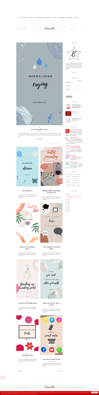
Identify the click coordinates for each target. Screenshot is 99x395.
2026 (67, 193)
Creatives (76, 17)
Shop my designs (70, 17)
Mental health (74, 180)
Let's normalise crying (39, 129)
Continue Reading (39, 139)
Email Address (69, 82)
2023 (67, 201)
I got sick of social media (51, 359)
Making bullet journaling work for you (51, 191)
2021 (67, 204)
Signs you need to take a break (51, 304)
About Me (24, 17)
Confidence (68, 176)
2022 (67, 202)
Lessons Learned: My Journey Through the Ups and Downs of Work (77, 106)
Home (20, 17)
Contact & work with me (39, 17)
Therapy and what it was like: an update (77, 119)
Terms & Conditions (3, 377)
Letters (54, 17)
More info (36, 393)
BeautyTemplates (80, 387)
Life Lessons (75, 178)
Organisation (68, 182)
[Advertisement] (49, 8)
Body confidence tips (77, 174)
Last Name (68, 89)
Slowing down (27, 191)
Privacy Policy (2, 376)
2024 (67, 199)
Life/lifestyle (48, 17)
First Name (68, 85)
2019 (67, 207)
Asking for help (27, 355)
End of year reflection (75, 176)
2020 (67, 206)
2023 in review (75, 111)
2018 (67, 209)
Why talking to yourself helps (51, 248)
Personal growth (75, 182)
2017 (67, 211)
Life (39, 127)
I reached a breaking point (27, 303)
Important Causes (61, 17)
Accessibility (2, 378)
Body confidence (69, 174)
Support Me (30, 17)
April (68, 195)
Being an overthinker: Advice (27, 248)
